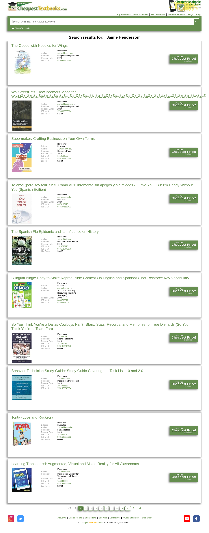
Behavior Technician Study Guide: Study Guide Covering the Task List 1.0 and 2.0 (77, 371)
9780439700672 (64, 302)
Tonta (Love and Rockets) (32, 417)
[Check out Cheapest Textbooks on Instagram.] (11, 518)
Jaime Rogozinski (65, 104)
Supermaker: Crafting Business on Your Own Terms (53, 138)
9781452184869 (64, 158)
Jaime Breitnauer (64, 239)
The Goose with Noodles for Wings (39, 45)
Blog (198, 14)
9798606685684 (64, 111)
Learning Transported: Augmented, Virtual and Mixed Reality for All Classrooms (75, 464)
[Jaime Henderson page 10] (139, 508)
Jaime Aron (62, 336)
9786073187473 (64, 207)
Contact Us (115, 518)
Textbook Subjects (176, 14)
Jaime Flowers (63, 378)
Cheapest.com (92, 522)
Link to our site (75, 518)
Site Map (103, 518)
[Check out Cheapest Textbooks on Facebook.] (196, 518)
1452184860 (62, 156)
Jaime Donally (63, 471)
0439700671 (62, 300)
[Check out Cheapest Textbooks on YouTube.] (187, 518)
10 (128, 508)
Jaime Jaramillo (64, 197)
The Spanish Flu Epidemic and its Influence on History (55, 231)
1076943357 (62, 386)
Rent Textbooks (140, 14)
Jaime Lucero (63, 288)
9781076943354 (64, 388)
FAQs (190, 14)
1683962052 (62, 435)
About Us (62, 518)
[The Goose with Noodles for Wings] (22, 74)
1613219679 (62, 344)
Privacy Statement (131, 518)
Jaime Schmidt (64, 149)
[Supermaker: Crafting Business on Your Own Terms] (22, 171)
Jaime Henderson (65, 53)
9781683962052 (64, 437)
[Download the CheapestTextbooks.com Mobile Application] (185, 11)
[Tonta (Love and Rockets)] (22, 445)
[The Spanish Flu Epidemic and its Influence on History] (22, 264)
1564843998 (62, 481)
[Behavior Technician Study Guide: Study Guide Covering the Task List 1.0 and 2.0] (22, 399)
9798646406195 (64, 60)
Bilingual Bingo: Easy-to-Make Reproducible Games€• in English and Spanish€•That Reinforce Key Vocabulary (100, 278)
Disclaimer (146, 518)
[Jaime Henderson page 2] (133, 508)
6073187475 (62, 204)
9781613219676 (64, 346)
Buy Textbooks (124, 14)
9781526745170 (64, 249)
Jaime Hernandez (65, 427)
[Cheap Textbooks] (37, 11)
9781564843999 (64, 483)
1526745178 (62, 246)
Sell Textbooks (158, 14)
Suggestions (90, 518)
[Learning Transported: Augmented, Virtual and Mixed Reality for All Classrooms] (22, 491)
